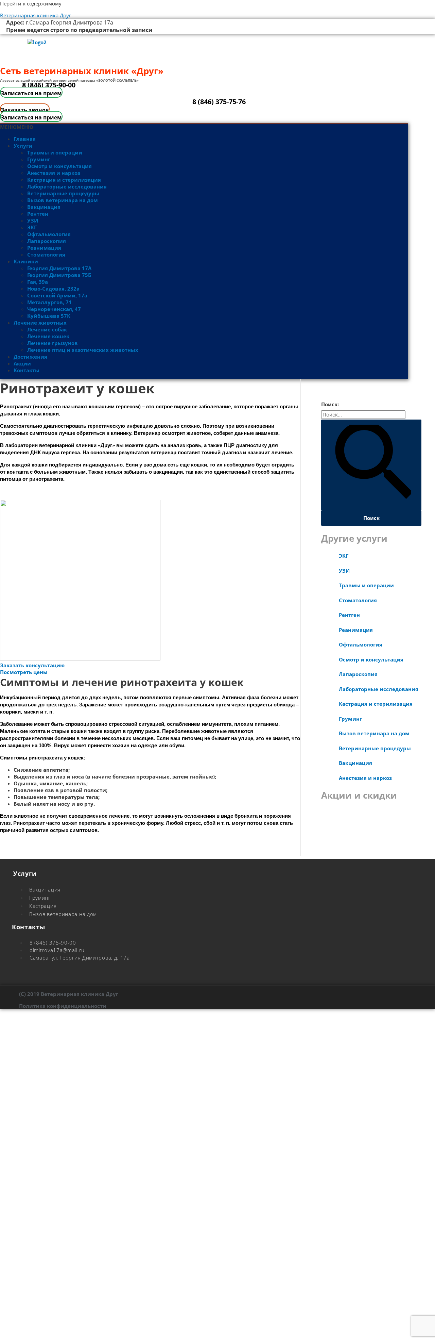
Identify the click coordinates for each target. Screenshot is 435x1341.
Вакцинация (43, 206)
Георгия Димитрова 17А (59, 268)
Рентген (37, 213)
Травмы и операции (54, 152)
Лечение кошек (48, 336)
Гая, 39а (37, 281)
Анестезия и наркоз (53, 172)
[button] (16, 127)
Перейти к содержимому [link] (31, 3)
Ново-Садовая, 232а (53, 288)
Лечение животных (40, 322)
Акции (22, 363)
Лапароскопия (46, 241)
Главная (25, 138)
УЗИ (32, 220)
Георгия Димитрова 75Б (59, 275)
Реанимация (44, 247)
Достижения (30, 356)
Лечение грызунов (52, 343)
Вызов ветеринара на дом (62, 200)
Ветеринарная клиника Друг (35, 15)
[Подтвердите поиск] (371, 465)
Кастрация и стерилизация (64, 179)
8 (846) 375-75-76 (219, 101)
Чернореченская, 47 (54, 309)
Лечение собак (47, 329)
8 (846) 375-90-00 (48, 84)
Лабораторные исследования (67, 186)
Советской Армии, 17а (57, 295)
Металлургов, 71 (49, 302)
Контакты (26, 370)
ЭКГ (32, 227)
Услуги (23, 145)
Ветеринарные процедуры (63, 193)
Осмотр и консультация (59, 166)
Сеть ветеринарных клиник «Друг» (81, 71)
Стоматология (46, 254)
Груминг (38, 159)
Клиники (26, 261)
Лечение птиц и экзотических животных (82, 349)
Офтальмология (49, 234)
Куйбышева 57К (48, 315)
